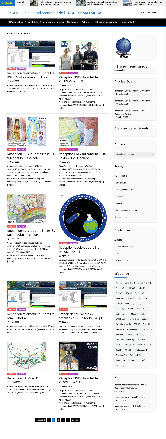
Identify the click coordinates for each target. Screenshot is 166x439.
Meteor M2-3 (143, 309)
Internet (129, 303)
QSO (137, 324)
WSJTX (120, 365)
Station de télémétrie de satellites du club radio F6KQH (80, 316)
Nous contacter (128, 22)
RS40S (119, 334)
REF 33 (118, 377)
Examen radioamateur (123, 246)
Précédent (40, 420)
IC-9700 (142, 298)
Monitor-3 (134, 319)
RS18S (148, 329)
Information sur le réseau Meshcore (129, 397)
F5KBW (131, 288)
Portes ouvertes (123, 324)
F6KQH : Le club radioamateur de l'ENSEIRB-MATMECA (54, 13)
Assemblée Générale (125, 283)
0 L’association (16, 22)
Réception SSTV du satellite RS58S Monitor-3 (78, 79)
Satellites (142, 340)
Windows (141, 360)
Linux (130, 309)
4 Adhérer (84, 22)
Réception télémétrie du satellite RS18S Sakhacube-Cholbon (30, 75)
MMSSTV (121, 319)
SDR (119, 345)
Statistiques (141, 350)
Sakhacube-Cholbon (125, 340)
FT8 (129, 293)
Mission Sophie (138, 314)
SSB (119, 350)
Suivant (75, 420)
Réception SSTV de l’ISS (23, 378)
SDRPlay (129, 345)
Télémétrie (135, 355)
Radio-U (120, 329)
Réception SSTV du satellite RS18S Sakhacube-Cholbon (33, 3)
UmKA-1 (120, 360)
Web (131, 360)
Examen (120, 288)
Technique (21, 68)
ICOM (119, 303)
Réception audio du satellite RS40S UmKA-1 (79, 250)
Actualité (12, 68)
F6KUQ (119, 293)
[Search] (143, 12)
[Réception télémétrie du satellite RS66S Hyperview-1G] (151, 3)
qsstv (146, 324)
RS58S (130, 334)
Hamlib (120, 298)
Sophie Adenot (144, 345)
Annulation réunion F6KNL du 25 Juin (129, 406)
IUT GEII (120, 309)
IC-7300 (131, 298)
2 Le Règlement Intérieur (52, 22)
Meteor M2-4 (122, 314)
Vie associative (121, 260)
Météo (145, 319)
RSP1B (141, 334)
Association (144, 283)
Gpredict (139, 293)
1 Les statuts (31, 22)
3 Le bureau (72, 22)
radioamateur (134, 329)
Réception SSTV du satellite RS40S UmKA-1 (78, 380)
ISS (140, 303)
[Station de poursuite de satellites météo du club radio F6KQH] (58, 3)
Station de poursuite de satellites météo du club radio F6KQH (79, 3)
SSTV (128, 350)
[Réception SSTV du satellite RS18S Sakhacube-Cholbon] (104, 3)
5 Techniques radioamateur (105, 22)
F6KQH (142, 288)
